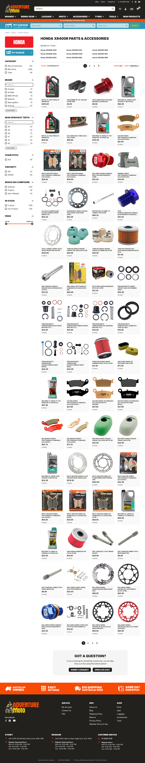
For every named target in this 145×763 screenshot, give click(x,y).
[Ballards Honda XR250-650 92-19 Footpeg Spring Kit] (77, 611)
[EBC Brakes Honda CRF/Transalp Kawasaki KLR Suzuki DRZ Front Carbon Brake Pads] (52, 425)
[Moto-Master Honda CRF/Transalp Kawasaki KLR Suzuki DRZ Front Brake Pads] (52, 160)
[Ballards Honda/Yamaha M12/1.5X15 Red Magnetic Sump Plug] (103, 160)
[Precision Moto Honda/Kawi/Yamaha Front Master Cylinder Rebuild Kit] (77, 310)
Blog (91, 710)
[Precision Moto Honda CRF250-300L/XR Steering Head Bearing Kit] (128, 273)
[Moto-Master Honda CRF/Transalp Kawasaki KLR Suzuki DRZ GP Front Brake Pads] (52, 500)
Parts (119, 707)
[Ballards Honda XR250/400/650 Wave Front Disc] (103, 574)
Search (135, 25)
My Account (67, 707)
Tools (119, 721)
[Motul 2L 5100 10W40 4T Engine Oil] (52, 122)
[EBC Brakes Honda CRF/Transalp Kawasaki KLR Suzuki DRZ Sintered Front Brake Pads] (77, 425)
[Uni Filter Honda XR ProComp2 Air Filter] (128, 348)
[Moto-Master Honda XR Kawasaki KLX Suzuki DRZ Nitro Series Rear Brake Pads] (77, 500)
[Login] (125, 9)
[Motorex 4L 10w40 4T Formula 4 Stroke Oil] (128, 500)
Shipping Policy (95, 714)
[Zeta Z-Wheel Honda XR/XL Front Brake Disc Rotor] (52, 235)
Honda (13, 32)
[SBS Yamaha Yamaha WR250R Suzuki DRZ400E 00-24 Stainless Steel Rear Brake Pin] (52, 273)
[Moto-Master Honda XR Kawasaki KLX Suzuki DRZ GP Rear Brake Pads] (103, 500)
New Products (131, 16)
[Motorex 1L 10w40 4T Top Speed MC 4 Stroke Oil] (52, 387)
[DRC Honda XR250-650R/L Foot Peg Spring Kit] (77, 574)
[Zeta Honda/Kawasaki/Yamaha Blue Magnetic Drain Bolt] (128, 197)
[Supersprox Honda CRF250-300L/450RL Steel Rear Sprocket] (77, 197)
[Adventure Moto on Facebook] (132, 2)
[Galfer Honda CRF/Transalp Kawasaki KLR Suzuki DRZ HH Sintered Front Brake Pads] (128, 122)
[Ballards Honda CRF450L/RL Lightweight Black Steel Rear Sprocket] (128, 574)
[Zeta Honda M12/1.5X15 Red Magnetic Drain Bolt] (103, 86)
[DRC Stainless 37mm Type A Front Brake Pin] (52, 574)
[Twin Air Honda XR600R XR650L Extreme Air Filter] (103, 235)
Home (7, 32)
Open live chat (102, 670)
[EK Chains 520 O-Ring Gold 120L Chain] (77, 122)
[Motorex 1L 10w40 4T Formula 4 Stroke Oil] (52, 538)
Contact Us (66, 710)
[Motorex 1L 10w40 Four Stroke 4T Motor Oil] (52, 463)
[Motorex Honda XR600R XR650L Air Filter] (128, 425)
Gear (119, 710)
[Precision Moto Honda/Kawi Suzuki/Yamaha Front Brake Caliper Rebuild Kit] (77, 348)
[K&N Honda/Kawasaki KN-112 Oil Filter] (77, 538)
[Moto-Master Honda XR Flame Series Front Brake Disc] (103, 463)
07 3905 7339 (107, 738)
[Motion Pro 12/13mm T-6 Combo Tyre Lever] (103, 197)
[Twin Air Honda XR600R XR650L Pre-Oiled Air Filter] (77, 235)
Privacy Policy (95, 721)
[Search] (113, 8)
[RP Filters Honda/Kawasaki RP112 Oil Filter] (103, 273)
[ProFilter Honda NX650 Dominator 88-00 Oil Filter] (103, 348)
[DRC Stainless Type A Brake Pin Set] (103, 538)
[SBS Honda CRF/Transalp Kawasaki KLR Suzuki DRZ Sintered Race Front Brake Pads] (77, 273)
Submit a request (80, 670)
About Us (93, 707)
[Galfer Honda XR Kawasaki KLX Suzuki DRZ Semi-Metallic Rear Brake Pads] (128, 387)
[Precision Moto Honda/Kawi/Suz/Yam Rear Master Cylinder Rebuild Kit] (103, 310)
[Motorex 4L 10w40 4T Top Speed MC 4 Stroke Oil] (103, 122)
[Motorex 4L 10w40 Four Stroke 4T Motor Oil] (128, 86)
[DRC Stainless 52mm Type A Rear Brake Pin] (128, 538)
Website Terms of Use (98, 724)
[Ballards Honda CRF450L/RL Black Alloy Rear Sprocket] (103, 611)
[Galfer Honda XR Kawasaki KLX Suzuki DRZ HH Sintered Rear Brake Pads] (103, 387)
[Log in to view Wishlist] (120, 9)
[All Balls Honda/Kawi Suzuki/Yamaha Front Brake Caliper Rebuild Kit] (52, 197)
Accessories (122, 717)
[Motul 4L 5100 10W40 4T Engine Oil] (52, 86)
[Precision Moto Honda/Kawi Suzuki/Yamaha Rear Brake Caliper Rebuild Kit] (52, 348)
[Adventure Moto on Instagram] (135, 2)
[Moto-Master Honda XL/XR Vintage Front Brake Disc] (77, 463)
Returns (92, 717)
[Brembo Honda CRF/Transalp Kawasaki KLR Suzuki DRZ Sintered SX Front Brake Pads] (128, 160)
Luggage (120, 714)
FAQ (63, 714)
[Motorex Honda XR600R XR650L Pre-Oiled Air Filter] (103, 425)
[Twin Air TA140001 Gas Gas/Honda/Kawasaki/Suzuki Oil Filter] (128, 235)
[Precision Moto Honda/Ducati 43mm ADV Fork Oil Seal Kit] (128, 310)
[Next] (99, 66)
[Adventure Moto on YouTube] (139, 2)
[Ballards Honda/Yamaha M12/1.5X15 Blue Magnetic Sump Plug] (52, 611)
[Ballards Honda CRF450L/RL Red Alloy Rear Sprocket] (128, 611)
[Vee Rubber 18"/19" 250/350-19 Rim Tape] (77, 86)
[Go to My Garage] (131, 9)
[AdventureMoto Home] (22, 708)
